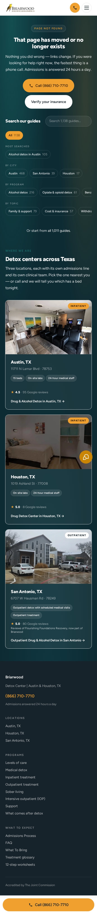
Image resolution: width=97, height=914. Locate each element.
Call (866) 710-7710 (51, 85)
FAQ (8, 843)
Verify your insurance (48, 102)
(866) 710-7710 (20, 696)
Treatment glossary (20, 857)
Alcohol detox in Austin (28, 154)
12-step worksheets (20, 865)
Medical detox (16, 770)
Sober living (14, 792)
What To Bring (16, 850)
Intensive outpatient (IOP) (25, 799)
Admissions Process (20, 836)
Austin (17, 173)
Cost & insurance (59, 211)
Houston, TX (14, 733)
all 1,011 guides (59, 231)
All (14, 135)
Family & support (23, 211)
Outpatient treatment (22, 784)
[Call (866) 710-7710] (75, 8)
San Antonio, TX (17, 740)
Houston (71, 173)
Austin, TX (13, 726)
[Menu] (87, 8)
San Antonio (44, 173)
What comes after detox (24, 813)
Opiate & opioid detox (59, 192)
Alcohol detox (21, 192)
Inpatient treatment (20, 777)
